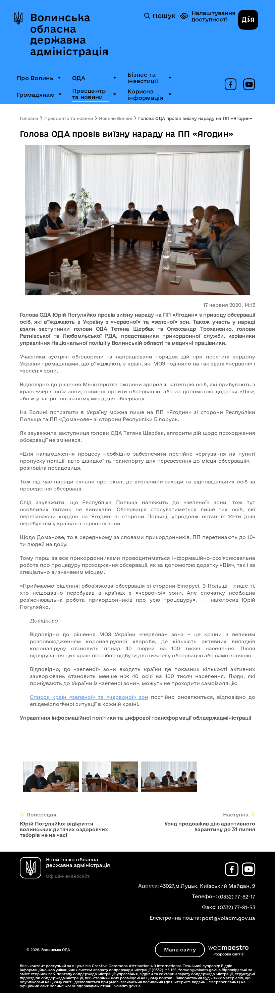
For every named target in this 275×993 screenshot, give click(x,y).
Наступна (236, 814)
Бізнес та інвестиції (142, 77)
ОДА (78, 78)
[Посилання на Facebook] (230, 85)
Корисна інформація (145, 94)
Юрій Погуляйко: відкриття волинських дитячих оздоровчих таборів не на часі (64, 829)
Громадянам (36, 94)
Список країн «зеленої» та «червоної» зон (89, 697)
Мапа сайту (180, 949)
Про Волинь (35, 78)
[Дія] (248, 20)
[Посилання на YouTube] (249, 85)
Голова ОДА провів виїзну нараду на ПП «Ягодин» (195, 118)
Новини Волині (115, 118)
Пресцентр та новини (89, 93)
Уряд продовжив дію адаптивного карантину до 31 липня (209, 826)
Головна (29, 118)
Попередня (41, 814)
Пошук (164, 15)
